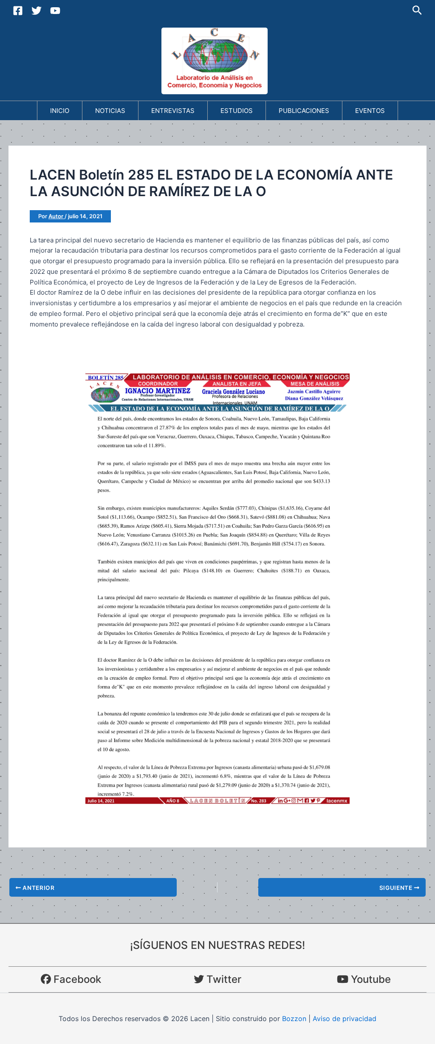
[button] (417, 10)
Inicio (59, 111)
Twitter (222, 979)
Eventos (370, 111)
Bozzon (294, 1018)
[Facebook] (18, 11)
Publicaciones (304, 111)
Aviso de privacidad (344, 1018)
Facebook (76, 979)
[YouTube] (55, 11)
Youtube (369, 979)
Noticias (110, 111)
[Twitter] (36, 11)
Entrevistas (173, 111)
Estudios (236, 111)
